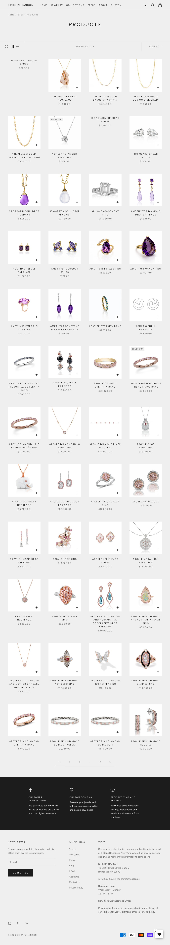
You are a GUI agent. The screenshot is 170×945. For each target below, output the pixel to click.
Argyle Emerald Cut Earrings (65, 503)
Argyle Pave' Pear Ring (65, 618)
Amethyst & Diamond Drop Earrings (146, 213)
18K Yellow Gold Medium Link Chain (146, 98)
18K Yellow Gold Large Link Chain (105, 98)
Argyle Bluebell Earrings (65, 384)
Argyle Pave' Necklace (24, 618)
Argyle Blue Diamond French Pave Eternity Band (24, 387)
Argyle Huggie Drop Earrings (24, 561)
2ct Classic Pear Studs (146, 155)
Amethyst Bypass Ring (105, 269)
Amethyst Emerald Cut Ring (24, 328)
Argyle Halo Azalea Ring (105, 503)
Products (32, 15)
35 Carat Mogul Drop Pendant (24, 213)
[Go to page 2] (110, 762)
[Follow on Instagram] (9, 923)
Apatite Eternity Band (105, 326)
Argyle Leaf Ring (65, 559)
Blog (71, 865)
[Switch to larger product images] (6, 46)
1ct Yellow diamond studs (105, 120)
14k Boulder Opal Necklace (64, 98)
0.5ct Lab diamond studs (24, 62)
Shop (21, 15)
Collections (75, 5)
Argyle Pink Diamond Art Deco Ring (65, 682)
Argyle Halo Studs (145, 501)
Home (44, 5)
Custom (116, 5)
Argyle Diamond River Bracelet (105, 446)
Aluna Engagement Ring (105, 213)
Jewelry (57, 5)
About (103, 5)
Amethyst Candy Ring (145, 269)
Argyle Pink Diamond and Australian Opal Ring (146, 619)
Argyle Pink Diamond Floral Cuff (105, 743)
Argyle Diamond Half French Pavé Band (145, 385)
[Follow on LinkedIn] (27, 923)
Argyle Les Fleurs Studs (105, 561)
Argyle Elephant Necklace (24, 503)
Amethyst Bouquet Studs (65, 270)
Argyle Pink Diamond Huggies (146, 743)
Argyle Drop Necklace (146, 446)
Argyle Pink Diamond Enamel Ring (146, 682)
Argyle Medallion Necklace (146, 561)
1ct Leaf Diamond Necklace (64, 155)
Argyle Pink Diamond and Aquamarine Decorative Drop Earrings (105, 621)
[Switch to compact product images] (17, 46)
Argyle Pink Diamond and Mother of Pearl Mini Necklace (24, 684)
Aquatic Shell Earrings (146, 328)
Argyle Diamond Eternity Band (105, 385)
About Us (74, 876)
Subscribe (20, 872)
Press (91, 5)
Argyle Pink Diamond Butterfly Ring (105, 682)
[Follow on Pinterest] (18, 923)
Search (72, 849)
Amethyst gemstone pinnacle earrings (64, 328)
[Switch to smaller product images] (12, 46)
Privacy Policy (76, 887)
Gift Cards (74, 854)
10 (99, 762)
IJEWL (72, 871)
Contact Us (75, 882)
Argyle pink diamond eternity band (24, 743)
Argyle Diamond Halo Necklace (64, 446)
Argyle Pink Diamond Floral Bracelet (65, 743)
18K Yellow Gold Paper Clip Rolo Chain (24, 155)
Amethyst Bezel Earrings (24, 270)
